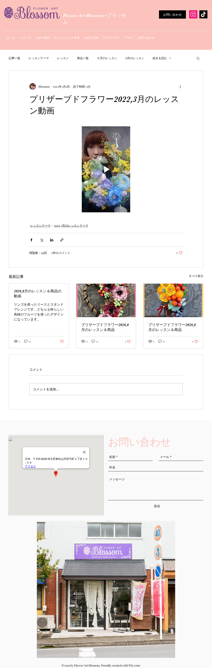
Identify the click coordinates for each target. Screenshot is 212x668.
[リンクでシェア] (62, 240)
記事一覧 (14, 58)
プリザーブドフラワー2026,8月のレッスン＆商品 (105, 327)
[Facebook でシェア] (31, 240)
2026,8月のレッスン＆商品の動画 (37, 293)
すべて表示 (196, 276)
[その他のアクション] (180, 86)
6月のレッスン (134, 58)
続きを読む (160, 58)
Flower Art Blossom (83, 15)
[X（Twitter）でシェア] (41, 240)
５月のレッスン (107, 58)
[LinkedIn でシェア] (52, 240)
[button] (198, 58)
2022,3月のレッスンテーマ (71, 225)
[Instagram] (193, 14)
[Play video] (106, 169)
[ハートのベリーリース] (106, 300)
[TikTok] (203, 14)
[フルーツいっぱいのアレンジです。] (173, 300)
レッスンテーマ (39, 58)
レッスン (63, 58)
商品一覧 (83, 58)
